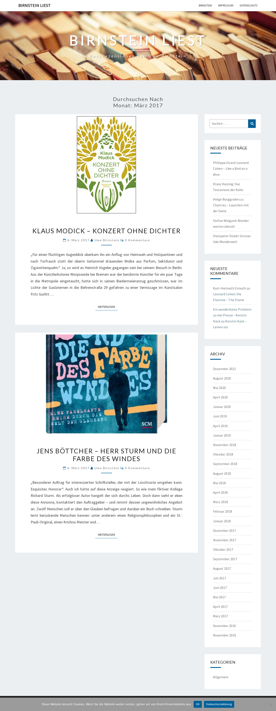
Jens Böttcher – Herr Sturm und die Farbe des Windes (106, 454)
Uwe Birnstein (106, 240)
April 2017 (220, 606)
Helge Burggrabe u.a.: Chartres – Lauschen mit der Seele (231, 205)
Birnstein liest (34, 5)
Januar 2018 (222, 521)
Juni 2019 (220, 416)
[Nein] (270, 704)
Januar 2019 (222, 435)
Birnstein (205, 5)
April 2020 (220, 397)
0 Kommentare (137, 240)
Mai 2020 (219, 388)
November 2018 (224, 445)
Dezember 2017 (224, 530)
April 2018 (220, 492)
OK (197, 704)
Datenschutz (249, 5)
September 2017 (225, 559)
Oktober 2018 (223, 454)
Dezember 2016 (224, 626)
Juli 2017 (219, 578)
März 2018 (220, 502)
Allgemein (220, 677)
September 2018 (225, 464)
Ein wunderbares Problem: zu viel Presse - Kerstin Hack (232, 315)
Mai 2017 (219, 597)
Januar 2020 (222, 407)
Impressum (225, 5)
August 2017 (222, 568)
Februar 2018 (222, 511)
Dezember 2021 (224, 369)
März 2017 (220, 616)
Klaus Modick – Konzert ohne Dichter (106, 231)
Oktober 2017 (223, 549)
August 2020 (222, 378)
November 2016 (224, 635)
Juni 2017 (220, 587)
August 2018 (222, 473)
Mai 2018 (219, 483)
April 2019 (220, 426)
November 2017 (224, 540)
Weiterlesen (108, 307)
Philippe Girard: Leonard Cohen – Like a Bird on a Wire (231, 168)
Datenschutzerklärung (219, 704)
